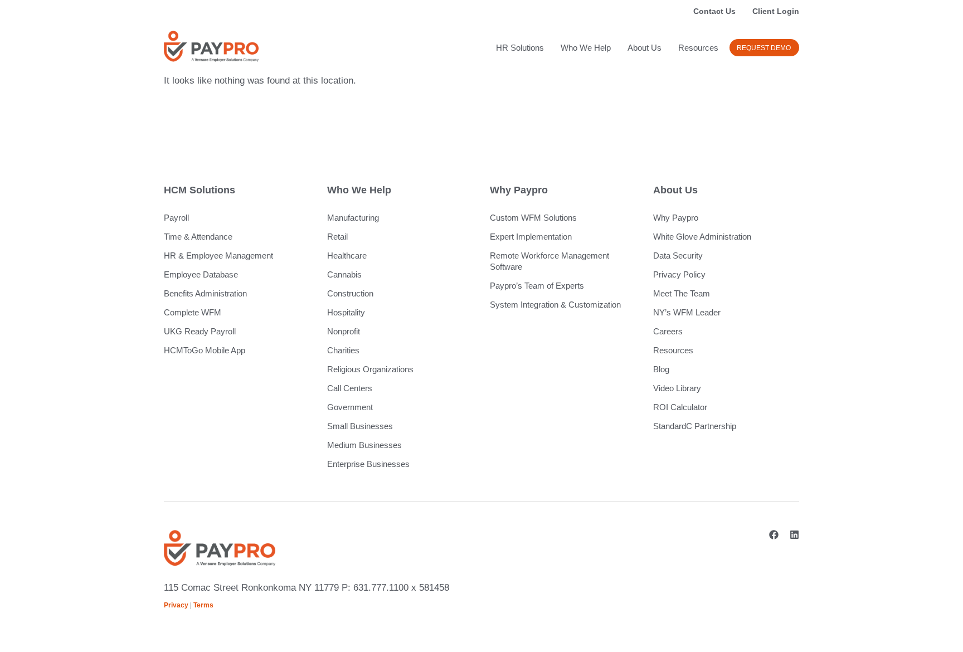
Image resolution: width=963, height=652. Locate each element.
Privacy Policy (679, 274)
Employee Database (201, 274)
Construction (350, 293)
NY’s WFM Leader (687, 312)
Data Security (678, 255)
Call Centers (349, 388)
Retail (337, 236)
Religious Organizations (370, 369)
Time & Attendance (198, 236)
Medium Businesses (364, 445)
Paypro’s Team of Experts (537, 285)
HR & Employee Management (218, 255)
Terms (203, 605)
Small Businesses (360, 426)
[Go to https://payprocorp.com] (211, 46)
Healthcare (347, 255)
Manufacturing (353, 217)
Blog (661, 369)
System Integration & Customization (555, 304)
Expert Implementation (531, 236)
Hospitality (346, 312)
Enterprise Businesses (368, 464)
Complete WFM (192, 312)
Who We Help (586, 47)
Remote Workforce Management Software (549, 261)
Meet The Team (681, 293)
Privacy (176, 605)
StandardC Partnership (694, 426)
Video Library (677, 388)
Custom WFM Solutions (533, 217)
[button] (764, 47)
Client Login (775, 11)
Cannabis (344, 274)
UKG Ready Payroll (200, 331)
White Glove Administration (702, 236)
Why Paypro (675, 217)
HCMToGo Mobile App (204, 350)
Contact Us (714, 11)
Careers (668, 331)
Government (350, 407)
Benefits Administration (205, 293)
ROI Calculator (680, 407)
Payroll (176, 217)
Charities (343, 350)
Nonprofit (343, 331)
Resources (698, 47)
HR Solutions (520, 47)
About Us (645, 47)
